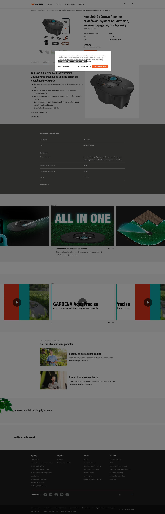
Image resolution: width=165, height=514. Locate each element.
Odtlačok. (89, 61)
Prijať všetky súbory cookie (100, 66)
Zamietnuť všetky (84, 66)
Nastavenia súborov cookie (63, 66)
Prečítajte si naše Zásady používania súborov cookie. (72, 61)
